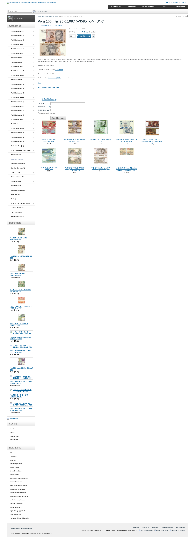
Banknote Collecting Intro (18, 493)
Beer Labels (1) (16, 186)
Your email (41, 107)
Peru (56, 16)
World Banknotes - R (17, 106)
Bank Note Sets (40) (17, 146)
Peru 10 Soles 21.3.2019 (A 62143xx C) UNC (19, 324)
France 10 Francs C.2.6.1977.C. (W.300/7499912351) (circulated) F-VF (152, 141)
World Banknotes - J (17, 71)
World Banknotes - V (17, 124)
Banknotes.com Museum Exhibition (21, 528)
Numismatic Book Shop (17, 489)
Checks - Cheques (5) (18, 168)
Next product (60, 25)
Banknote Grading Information (19, 496)
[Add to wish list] (94, 36)
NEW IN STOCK (180, 7)
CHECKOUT (132, 7)
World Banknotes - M (17, 84)
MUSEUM (164, 7)
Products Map (14, 436)
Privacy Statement (16, 482)
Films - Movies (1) (16, 212)
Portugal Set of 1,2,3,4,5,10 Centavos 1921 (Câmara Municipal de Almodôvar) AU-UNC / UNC (126, 168)
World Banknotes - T (17, 115)
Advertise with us (15, 514)
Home (39, 16)
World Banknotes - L (17, 80)
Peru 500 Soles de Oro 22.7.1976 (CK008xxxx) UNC (21, 409)
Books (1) (14, 199)
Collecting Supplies (17, 159)
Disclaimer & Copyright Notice (19, 518)
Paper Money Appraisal (17, 511)
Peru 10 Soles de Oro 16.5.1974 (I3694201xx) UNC (20, 307)
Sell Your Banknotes (16, 503)
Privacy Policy (14, 474)
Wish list (184, 2)
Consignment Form (16, 507)
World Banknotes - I (17, 66)
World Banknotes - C (17, 40)
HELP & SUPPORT (148, 7)
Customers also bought (49, 100)
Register (175, 2)
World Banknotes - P (48, 16)
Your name (41, 103)
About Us (13, 460)
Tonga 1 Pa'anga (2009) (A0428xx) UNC (100, 140)
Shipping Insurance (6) (18, 208)
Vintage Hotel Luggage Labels (20, 203)
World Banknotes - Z (17, 141)
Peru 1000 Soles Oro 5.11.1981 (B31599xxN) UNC (20, 351)
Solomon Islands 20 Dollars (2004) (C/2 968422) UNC (74, 140)
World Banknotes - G (17, 58)
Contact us (13, 456)
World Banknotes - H (17, 62)
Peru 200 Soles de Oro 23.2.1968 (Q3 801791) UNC (21, 382)
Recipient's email (43, 110)
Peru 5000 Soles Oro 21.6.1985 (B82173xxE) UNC (20, 338)
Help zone (13, 453)
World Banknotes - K (17, 75)
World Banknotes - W (17, 128)
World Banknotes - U (17, 119)
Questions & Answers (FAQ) (19, 478)
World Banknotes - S (17, 110)
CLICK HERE (59, 70)
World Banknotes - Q (17, 102)
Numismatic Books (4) (18, 163)
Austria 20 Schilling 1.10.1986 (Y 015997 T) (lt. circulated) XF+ (101, 168)
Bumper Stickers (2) (17, 216)
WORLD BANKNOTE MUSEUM (20, 150)
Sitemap (12, 432)
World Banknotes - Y (17, 137)
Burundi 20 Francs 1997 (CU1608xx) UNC (49, 140)
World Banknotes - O (17, 93)
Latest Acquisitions (16, 464)
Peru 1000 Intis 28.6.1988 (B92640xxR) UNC (18, 238)
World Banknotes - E (17, 49)
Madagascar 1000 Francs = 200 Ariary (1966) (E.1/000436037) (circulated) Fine (75, 168)
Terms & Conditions (16, 471)
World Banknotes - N (17, 88)
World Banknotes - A (17, 31)
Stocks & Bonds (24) (17, 177)
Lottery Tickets (16, 172)
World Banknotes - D (17, 44)
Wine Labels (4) (16, 181)
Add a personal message (47, 113)
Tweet (39, 83)
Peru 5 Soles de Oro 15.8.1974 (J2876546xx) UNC (20, 290)
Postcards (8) (15, 194)
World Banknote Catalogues (19, 485)
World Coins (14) (16, 155)
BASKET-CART (116, 7)
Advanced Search (42, 11)
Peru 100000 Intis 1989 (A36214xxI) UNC (17, 274)
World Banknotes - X (17, 133)
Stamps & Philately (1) (18, 190)
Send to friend (46, 98)
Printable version (181, 16)
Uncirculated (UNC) (54, 78)
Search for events (15, 429)
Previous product (44, 25)
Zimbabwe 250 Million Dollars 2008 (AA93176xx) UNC (126, 140)
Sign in (168, 2)
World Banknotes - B (17, 35)
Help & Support (14, 467)
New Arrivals (14, 440)
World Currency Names (17, 500)
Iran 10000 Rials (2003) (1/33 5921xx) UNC (49, 168)
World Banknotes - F (17, 53)
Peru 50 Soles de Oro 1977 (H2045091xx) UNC (19, 396)
